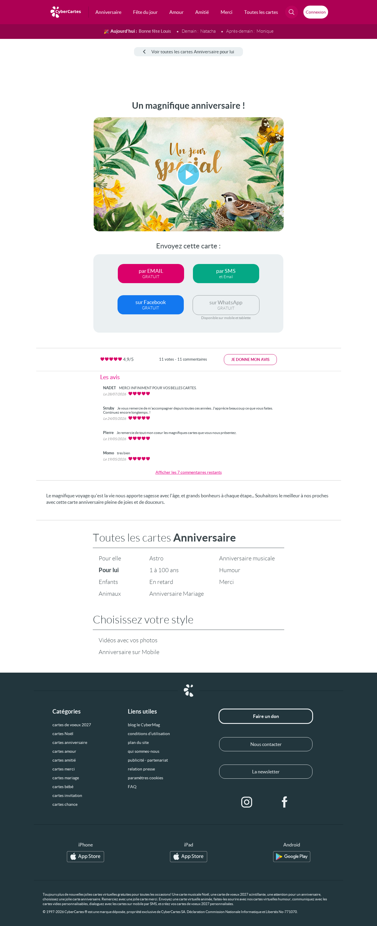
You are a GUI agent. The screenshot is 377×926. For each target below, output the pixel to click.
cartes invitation (67, 795)
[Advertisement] (44, 188)
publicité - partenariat (148, 760)
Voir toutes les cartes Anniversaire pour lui (192, 51)
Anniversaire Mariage (176, 593)
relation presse (141, 769)
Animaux (110, 593)
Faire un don (266, 716)
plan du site (138, 742)
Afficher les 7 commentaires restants (189, 472)
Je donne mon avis (250, 359)
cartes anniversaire (69, 742)
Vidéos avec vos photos (128, 640)
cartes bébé (62, 786)
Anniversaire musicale (247, 558)
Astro (156, 558)
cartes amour (64, 751)
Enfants (108, 582)
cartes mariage (65, 777)
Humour (229, 570)
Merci (226, 582)
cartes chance (64, 804)
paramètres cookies (145, 777)
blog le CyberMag (144, 724)
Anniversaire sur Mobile (129, 652)
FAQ (132, 786)
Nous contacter (266, 744)
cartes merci (63, 769)
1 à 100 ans (164, 570)
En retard (161, 582)
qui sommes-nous (143, 751)
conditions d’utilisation (149, 733)
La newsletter (266, 771)
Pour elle (110, 558)
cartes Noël (62, 733)
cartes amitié (64, 760)
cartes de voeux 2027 (71, 724)
